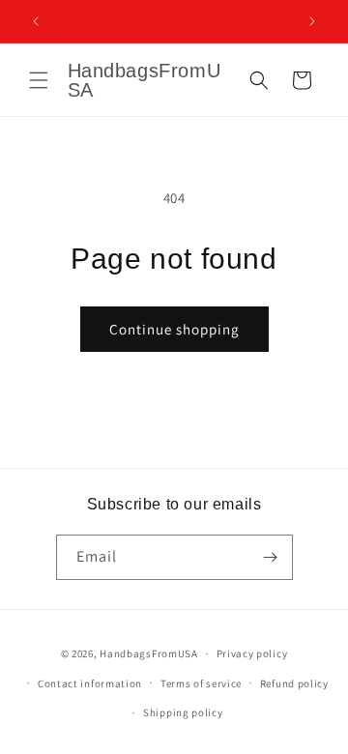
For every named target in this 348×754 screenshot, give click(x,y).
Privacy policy (252, 653)
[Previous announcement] (35, 21)
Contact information (90, 683)
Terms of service (201, 683)
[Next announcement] (312, 21)
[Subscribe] (270, 557)
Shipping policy (183, 712)
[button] (38, 80)
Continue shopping (174, 329)
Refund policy (294, 683)
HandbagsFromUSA (149, 653)
